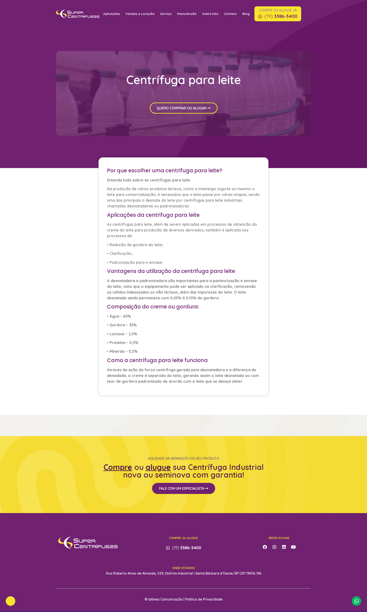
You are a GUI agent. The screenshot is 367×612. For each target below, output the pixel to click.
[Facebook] (265, 547)
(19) (281, 16)
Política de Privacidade (204, 599)
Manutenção (187, 14)
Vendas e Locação (140, 14)
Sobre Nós (210, 14)
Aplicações (111, 14)
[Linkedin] (284, 547)
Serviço (166, 14)
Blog (246, 14)
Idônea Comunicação (165, 599)
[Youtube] (293, 547)
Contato (230, 14)
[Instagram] (274, 547)
